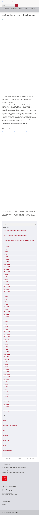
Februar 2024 (6, 306)
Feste (5, 427)
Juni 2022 (6, 344)
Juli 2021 (5, 361)
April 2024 (6, 301)
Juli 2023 (5, 319)
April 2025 (6, 279)
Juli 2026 (5, 249)
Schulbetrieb (6, 447)
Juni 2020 (6, 384)
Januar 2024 (6, 309)
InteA (5, 437)
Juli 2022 (5, 341)
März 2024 (6, 304)
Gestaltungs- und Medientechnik (10, 432)
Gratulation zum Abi (8, 238)
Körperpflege (6, 440)
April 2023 (6, 326)
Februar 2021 (6, 369)
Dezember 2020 (7, 374)
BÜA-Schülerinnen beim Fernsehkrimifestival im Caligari (27, 459)
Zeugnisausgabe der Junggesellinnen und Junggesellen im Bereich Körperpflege (19, 240)
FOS (5, 430)
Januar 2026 (6, 261)
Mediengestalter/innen (8, 442)
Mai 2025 (6, 276)
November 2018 (7, 411)
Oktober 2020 (6, 379)
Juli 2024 (5, 294)
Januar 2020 (6, 396)
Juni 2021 (6, 364)
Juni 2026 (6, 251)
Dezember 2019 (7, 399)
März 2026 (6, 256)
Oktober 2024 (6, 289)
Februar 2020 (6, 394)
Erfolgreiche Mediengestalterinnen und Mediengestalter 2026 (15, 235)
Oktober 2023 (6, 314)
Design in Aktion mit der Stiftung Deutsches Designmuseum (15, 230)
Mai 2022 (6, 346)
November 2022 (7, 334)
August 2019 (6, 406)
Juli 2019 (5, 409)
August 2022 (6, 339)
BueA (5, 420)
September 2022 (7, 336)
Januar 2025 (6, 284)
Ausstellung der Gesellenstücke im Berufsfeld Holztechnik (14, 470)
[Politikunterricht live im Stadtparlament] (31, 169)
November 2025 (7, 266)
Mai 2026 (6, 254)
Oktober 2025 (6, 269)
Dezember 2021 (7, 354)
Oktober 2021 (6, 356)
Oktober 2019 (6, 404)
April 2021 (6, 366)
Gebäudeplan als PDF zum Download (9, 499)
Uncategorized (7, 452)
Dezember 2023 (7, 311)
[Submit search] (35, 224)
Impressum (4, 504)
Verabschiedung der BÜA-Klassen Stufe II (9, 459)
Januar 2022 (6, 351)
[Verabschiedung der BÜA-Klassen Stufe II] (7, 169)
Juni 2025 (6, 274)
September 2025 (7, 271)
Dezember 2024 (7, 286)
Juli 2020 (5, 381)
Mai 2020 (6, 386)
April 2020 (6, 389)
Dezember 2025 (7, 264)
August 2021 (6, 359)
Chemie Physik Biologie (8, 422)
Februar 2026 (6, 259)
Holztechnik (6, 435)
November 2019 (7, 401)
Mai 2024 (6, 299)
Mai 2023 (6, 324)
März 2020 (6, 391)
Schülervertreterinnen (8, 450)
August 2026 (6, 246)
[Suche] (16, 5)
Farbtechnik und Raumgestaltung (10, 425)
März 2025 (6, 281)
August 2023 (6, 316)
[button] (36, 3)
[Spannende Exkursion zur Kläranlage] (19, 169)
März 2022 (6, 349)
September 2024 (7, 291)
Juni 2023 (6, 321)
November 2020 (7, 376)
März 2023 (6, 329)
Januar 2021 (6, 371)
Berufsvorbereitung (7, 417)
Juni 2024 (6, 296)
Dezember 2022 (7, 331)
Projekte (5, 445)
